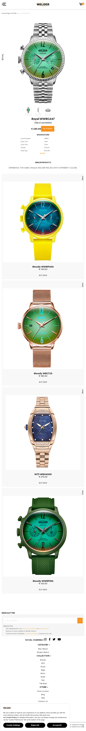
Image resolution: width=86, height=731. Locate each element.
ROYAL (13, 13)
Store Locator (43, 691)
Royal (43, 667)
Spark (43, 677)
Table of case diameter (43, 122)
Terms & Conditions (29, 629)
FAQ (43, 698)
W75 (43, 663)
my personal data (30, 634)
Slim (43, 680)
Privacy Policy (44, 629)
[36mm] (43, 371)
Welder (43, 4)
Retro (43, 673)
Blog (43, 694)
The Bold (43, 683)
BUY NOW (47, 128)
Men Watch (43, 649)
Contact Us (43, 701)
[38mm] (43, 264)
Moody (43, 660)
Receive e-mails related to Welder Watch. (21, 631)
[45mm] (43, 578)
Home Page (6, 13)
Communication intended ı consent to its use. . (29, 634)
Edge (43, 670)
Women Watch (43, 652)
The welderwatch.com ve (27, 629)
